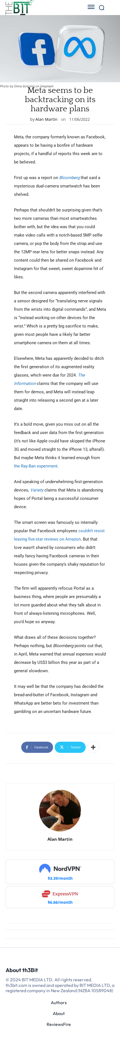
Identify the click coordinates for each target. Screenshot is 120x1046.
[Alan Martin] (60, 811)
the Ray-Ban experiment (35, 466)
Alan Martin (46, 119)
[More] (93, 747)
